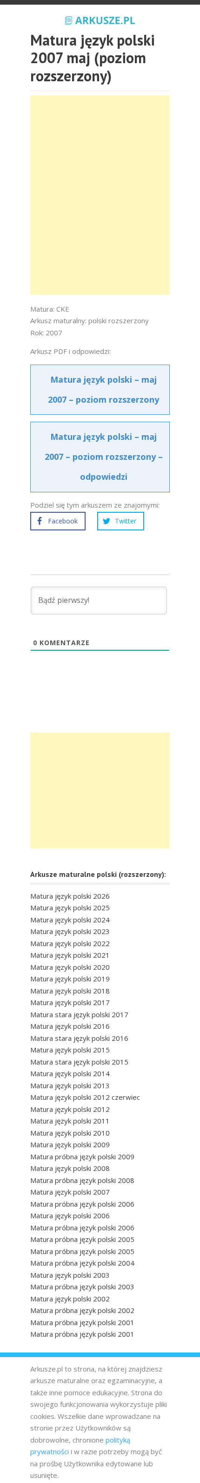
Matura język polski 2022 (70, 943)
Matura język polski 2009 (70, 1144)
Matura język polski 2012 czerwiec (85, 1097)
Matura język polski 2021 (70, 955)
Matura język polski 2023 (70, 931)
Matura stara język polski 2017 (79, 1014)
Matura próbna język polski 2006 (82, 1204)
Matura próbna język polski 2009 (82, 1156)
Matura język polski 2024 (70, 919)
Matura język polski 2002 (70, 1298)
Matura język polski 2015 (70, 1049)
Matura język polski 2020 (70, 967)
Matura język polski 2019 (70, 978)
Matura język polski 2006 (70, 1215)
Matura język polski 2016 (70, 1026)
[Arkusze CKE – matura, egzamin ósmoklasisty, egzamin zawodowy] (100, 19)
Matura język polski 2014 (70, 1073)
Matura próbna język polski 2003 (82, 1286)
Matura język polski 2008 (70, 1168)
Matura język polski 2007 (70, 1191)
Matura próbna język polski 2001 (82, 1322)
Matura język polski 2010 (70, 1132)
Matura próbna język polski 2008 (82, 1180)
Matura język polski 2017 (70, 1002)
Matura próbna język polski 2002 (82, 1310)
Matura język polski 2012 (70, 1109)
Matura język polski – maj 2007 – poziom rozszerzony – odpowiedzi (104, 456)
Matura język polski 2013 (70, 1085)
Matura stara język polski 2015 (79, 1061)
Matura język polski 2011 (70, 1120)
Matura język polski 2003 (70, 1275)
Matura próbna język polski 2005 (82, 1239)
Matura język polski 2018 (70, 990)
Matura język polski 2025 (70, 907)
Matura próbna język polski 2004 (82, 1262)
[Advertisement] (100, 195)
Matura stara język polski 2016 (79, 1038)
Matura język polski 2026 (70, 896)
